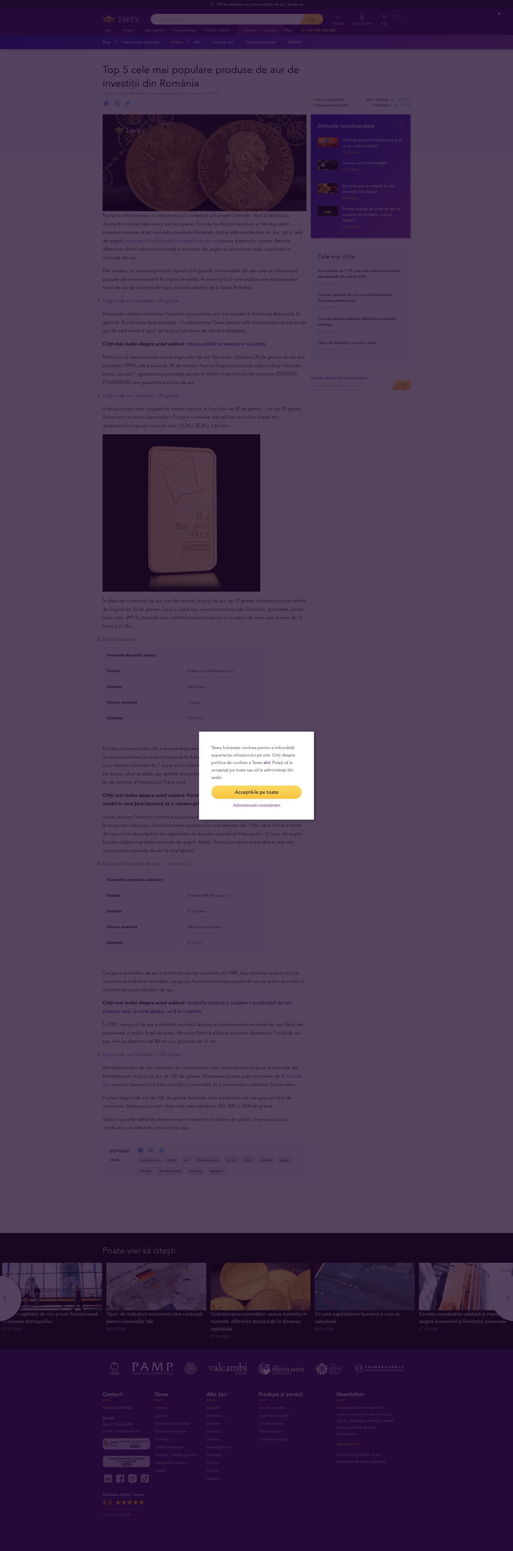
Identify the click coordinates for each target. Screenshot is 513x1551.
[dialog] (256, 776)
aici (266, 762)
